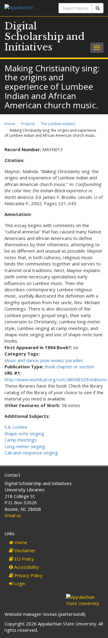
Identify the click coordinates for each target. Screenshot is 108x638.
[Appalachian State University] (27, 8)
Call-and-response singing (31, 453)
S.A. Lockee (15, 427)
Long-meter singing (24, 446)
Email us (12, 515)
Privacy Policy (28, 575)
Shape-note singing (24, 433)
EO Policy (23, 559)
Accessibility (26, 567)
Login (19, 583)
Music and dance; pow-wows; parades (43, 360)
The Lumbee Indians (58, 123)
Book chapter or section (69, 367)
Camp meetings (20, 440)
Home (9, 123)
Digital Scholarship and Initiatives (44, 36)
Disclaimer (24, 550)
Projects (28, 123)
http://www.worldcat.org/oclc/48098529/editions (55, 379)
